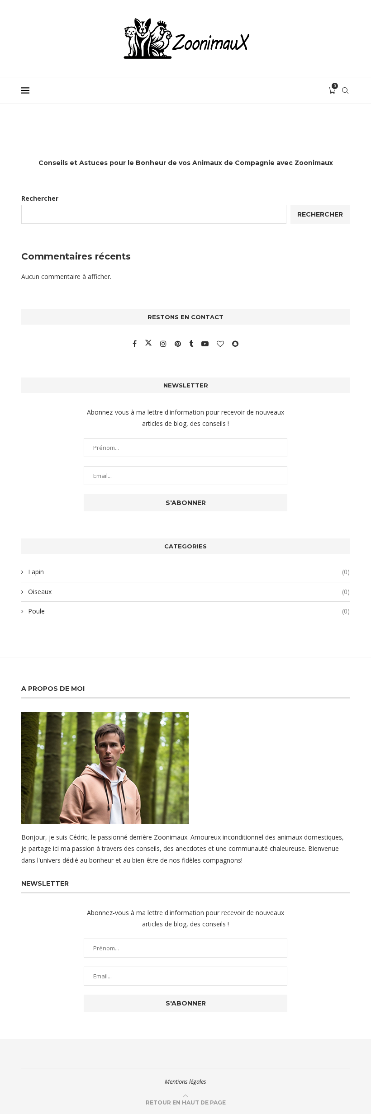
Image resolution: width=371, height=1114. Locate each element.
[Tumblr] (192, 344)
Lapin (189, 571)
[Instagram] (164, 344)
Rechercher (39, 198)
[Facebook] (135, 344)
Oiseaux (189, 591)
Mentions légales (185, 1081)
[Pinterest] (178, 344)
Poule (189, 611)
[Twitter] (149, 344)
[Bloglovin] (221, 344)
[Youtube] (206, 344)
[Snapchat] (235, 344)
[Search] (345, 90)
